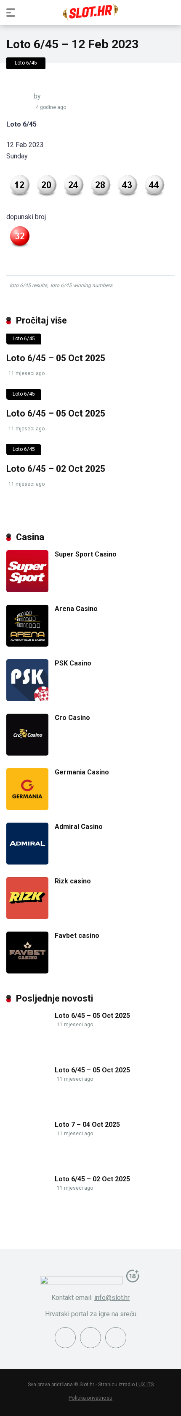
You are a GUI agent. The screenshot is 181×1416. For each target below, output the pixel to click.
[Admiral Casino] (27, 862)
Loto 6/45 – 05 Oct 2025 (55, 358)
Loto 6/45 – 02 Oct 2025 (55, 468)
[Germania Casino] (27, 808)
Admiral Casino (79, 827)
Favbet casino (77, 936)
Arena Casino (76, 609)
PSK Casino (73, 663)
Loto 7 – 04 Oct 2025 (87, 1125)
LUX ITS (145, 1385)
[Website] (115, 1337)
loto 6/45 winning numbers (81, 285)
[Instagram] (90, 1337)
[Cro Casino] (27, 753)
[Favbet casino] (27, 971)
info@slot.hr (112, 1298)
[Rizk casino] (27, 917)
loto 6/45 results (28, 285)
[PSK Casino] (27, 699)
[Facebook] (65, 1337)
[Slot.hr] (90, 12)
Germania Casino (82, 772)
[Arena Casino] (27, 644)
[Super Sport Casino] (27, 590)
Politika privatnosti (90, 1398)
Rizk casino (73, 881)
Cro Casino (72, 718)
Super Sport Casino (86, 554)
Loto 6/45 (26, 63)
